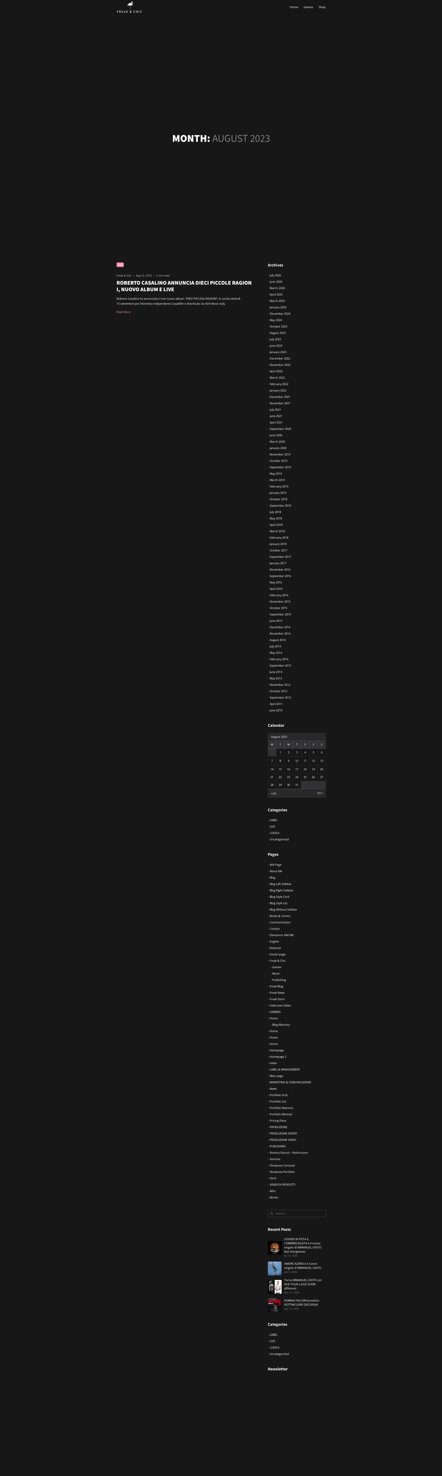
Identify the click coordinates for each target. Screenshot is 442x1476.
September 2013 (280, 665)
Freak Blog (276, 986)
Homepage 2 (278, 1057)
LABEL (273, 820)
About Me (276, 871)
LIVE (120, 264)
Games (308, 7)
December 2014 (280, 627)
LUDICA (274, 833)
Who (273, 1191)
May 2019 (276, 474)
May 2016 (276, 582)
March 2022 (277, 378)
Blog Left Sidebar (281, 884)
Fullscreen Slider (280, 1005)
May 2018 (276, 518)
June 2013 (276, 672)
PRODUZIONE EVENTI (283, 1133)
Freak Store (277, 999)
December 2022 (280, 358)
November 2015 (280, 601)
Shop (322, 7)
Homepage (277, 1050)
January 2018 (278, 544)
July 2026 (275, 275)
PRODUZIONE (278, 1127)
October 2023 (278, 326)
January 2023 (278, 352)
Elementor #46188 (282, 935)
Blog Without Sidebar (283, 909)
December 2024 (280, 314)
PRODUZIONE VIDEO (283, 1140)
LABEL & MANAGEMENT (285, 1069)
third (273, 1178)
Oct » (320, 793)
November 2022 (280, 365)
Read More (124, 312)
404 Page (275, 865)
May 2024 (276, 320)
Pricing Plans (278, 1121)
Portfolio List (278, 1101)
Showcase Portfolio (282, 1172)
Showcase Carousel (282, 1165)
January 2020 (278, 448)
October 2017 (278, 550)
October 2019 (278, 461)
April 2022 (276, 371)
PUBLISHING (278, 1146)
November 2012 (280, 685)
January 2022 (278, 390)
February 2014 (279, 659)
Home (294, 7)
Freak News (277, 993)
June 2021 (276, 416)
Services (275, 1159)
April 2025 (276, 294)
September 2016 (280, 576)
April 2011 (276, 704)
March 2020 (277, 442)
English (274, 941)
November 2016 (280, 569)
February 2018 (279, 537)
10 (296, 761)
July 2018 (275, 512)
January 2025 (278, 307)
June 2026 (276, 282)
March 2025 (277, 301)
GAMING (275, 1012)
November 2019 (280, 454)
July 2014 (275, 646)
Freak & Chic (278, 961)
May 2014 (276, 653)
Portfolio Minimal (281, 1114)
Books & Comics (280, 916)
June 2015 (276, 621)
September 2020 (280, 429)
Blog (272, 877)
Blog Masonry (281, 1025)
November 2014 (280, 633)
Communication (280, 922)
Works (274, 1197)
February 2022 (279, 384)
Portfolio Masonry (281, 1108)
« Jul (273, 793)
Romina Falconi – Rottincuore (289, 1153)
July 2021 (275, 410)
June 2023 (276, 346)
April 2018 (276, 525)
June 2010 (276, 710)
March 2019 (277, 480)
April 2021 (276, 422)
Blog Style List (278, 903)
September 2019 (280, 467)
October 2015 (278, 608)
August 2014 (278, 640)
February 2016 (279, 595)
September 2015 (280, 614)
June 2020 (276, 435)
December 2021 (280, 397)
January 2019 (278, 493)
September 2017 (280, 557)
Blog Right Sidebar (282, 890)
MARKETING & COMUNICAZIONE (290, 1082)
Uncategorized (279, 839)
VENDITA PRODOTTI (282, 1185)
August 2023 (278, 333)
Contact (275, 929)
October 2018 (278, 499)
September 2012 (280, 697)
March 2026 (277, 288)
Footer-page (278, 954)
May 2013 (276, 678)
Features (275, 948)
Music (276, 973)
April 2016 (276, 589)
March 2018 (277, 531)
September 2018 (280, 506)
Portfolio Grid (278, 1095)
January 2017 (278, 563)
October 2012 (278, 691)
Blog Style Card (279, 897)
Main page (276, 1076)
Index (273, 1063)
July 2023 (275, 339)
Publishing (279, 980)
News (273, 1089)
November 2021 (280, 403)
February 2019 (279, 486)
